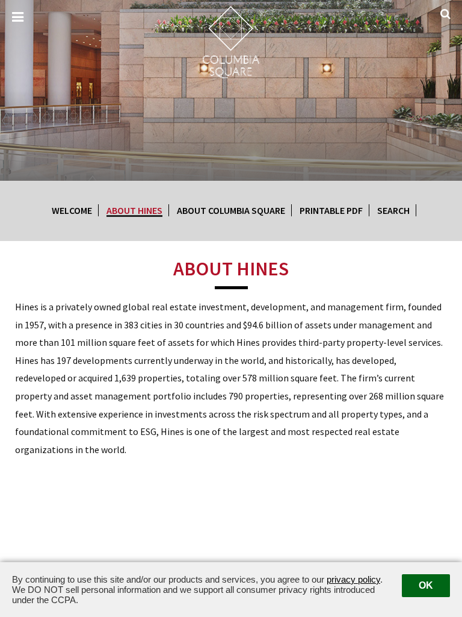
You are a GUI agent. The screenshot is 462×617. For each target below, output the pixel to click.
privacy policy (353, 579)
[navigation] (17, 17)
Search (393, 210)
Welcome (72, 210)
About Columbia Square (231, 210)
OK (426, 585)
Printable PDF (331, 210)
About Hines (134, 210)
